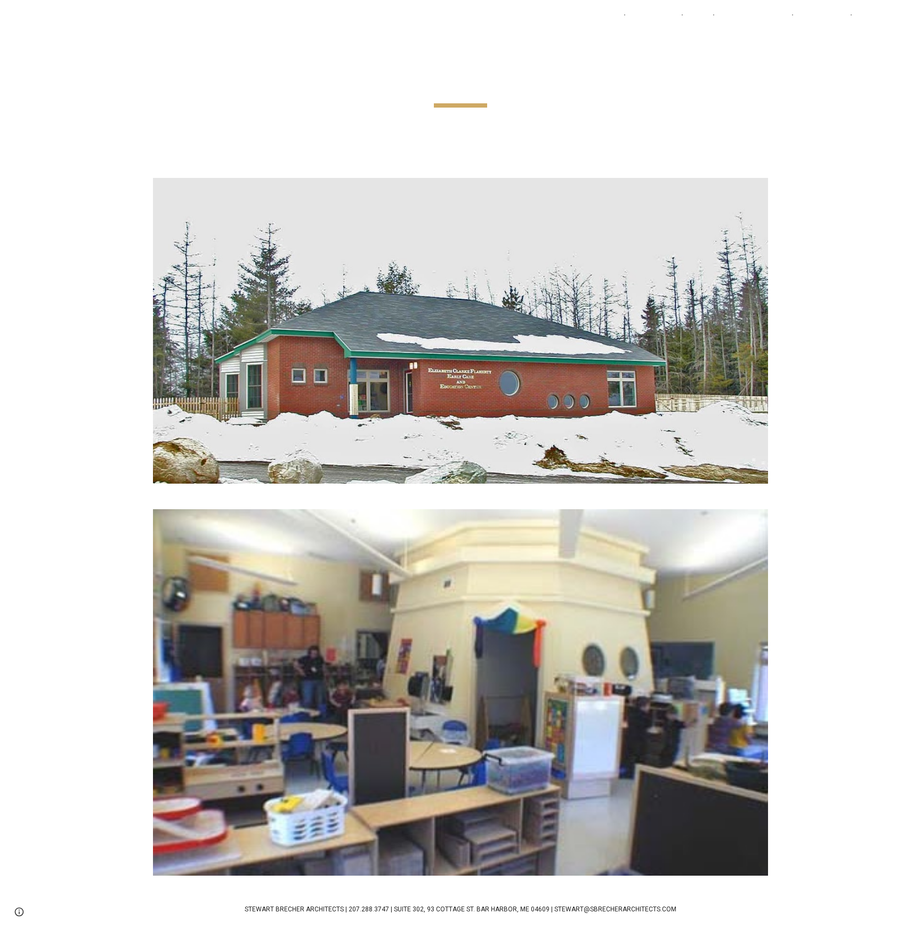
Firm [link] (698, 15)
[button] (908, 15)
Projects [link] (648, 15)
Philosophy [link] (821, 15)
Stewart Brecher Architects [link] (564, 15)
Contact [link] (873, 15)
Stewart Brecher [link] (753, 15)
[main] (460, 82)
